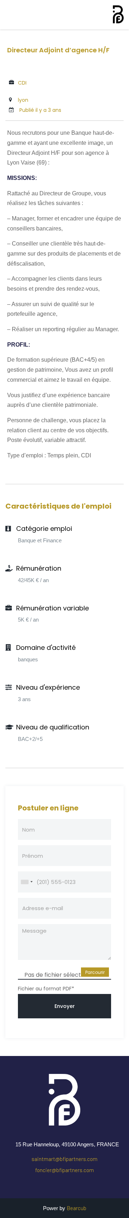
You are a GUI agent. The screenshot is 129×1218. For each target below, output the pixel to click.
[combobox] (26, 882)
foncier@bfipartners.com (64, 1170)
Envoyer (64, 1006)
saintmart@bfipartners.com (64, 1159)
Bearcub (76, 1208)
